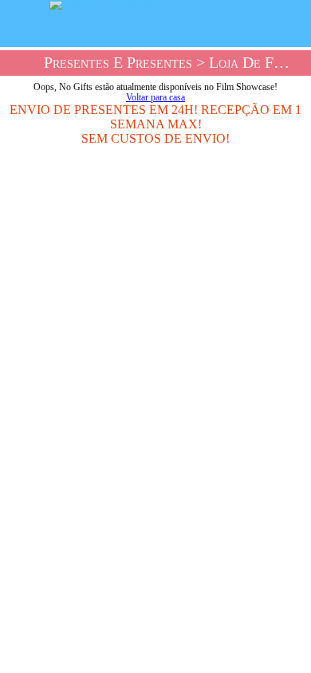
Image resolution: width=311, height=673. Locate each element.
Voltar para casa (155, 97)
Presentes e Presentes (118, 62)
